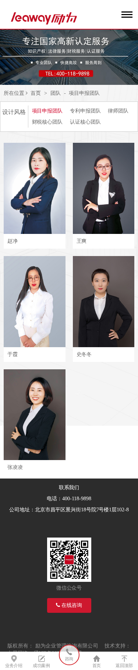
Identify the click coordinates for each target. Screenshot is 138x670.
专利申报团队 (85, 111)
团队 (55, 93)
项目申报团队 (84, 93)
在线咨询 (71, 605)
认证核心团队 (85, 122)
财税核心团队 (47, 122)
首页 (36, 93)
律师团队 (118, 111)
